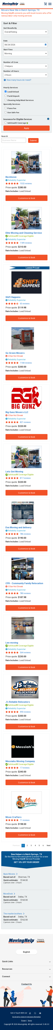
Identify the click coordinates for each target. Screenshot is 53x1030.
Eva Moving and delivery (18, 527)
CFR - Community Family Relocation (24, 583)
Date (5, 41)
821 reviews (25, 422)
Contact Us (26, 984)
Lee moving (12, 642)
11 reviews (25, 820)
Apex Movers (9, 874)
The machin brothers (12, 914)
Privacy (23, 1020)
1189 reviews (26, 243)
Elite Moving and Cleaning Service (24, 233)
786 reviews (25, 534)
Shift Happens (13, 297)
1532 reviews (26, 183)
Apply (26, 128)
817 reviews (25, 478)
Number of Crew (10, 62)
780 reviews (25, 593)
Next (49, 845)
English (26, 952)
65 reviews (25, 304)
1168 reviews (26, 363)
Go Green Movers (15, 353)
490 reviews (25, 712)
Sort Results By (10, 28)
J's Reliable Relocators (18, 702)
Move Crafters (13, 817)
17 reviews (25, 768)
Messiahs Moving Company (20, 761)
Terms (30, 1020)
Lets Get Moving (14, 471)
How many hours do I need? (18, 80)
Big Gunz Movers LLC (17, 412)
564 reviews (25, 652)
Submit (33, 140)
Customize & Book (26, 198)
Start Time (8, 49)
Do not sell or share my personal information (26, 1017)
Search (4, 136)
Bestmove (11, 177)
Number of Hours (11, 71)
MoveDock (8, 894)
